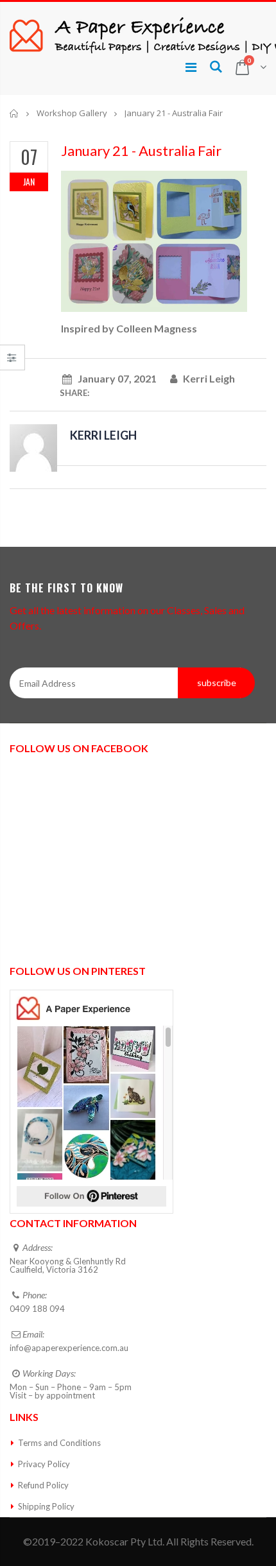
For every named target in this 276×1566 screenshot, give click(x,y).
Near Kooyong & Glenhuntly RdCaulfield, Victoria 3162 (68, 1265)
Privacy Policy (44, 1464)
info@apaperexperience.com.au (69, 1348)
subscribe (216, 682)
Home (14, 113)
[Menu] (190, 66)
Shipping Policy (46, 1506)
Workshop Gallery (72, 113)
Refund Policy (43, 1485)
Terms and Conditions (59, 1443)
